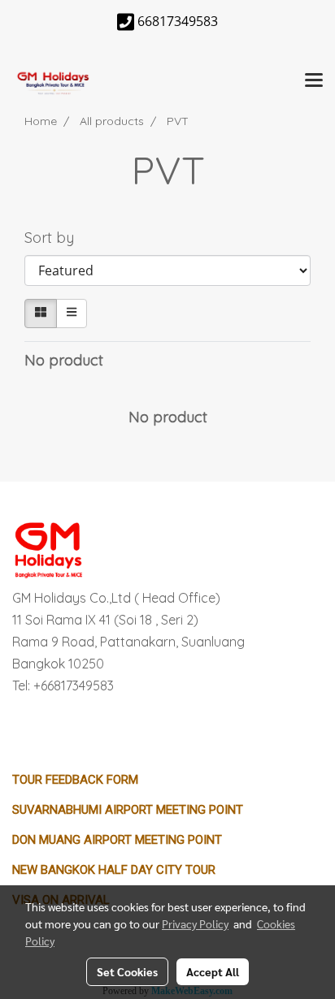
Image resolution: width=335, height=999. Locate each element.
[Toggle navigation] (314, 81)
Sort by (55, 237)
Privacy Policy (195, 923)
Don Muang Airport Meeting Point (117, 839)
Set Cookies (127, 971)
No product (63, 360)
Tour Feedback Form (75, 779)
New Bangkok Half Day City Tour (113, 870)
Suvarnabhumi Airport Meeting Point (127, 809)
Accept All (212, 971)
